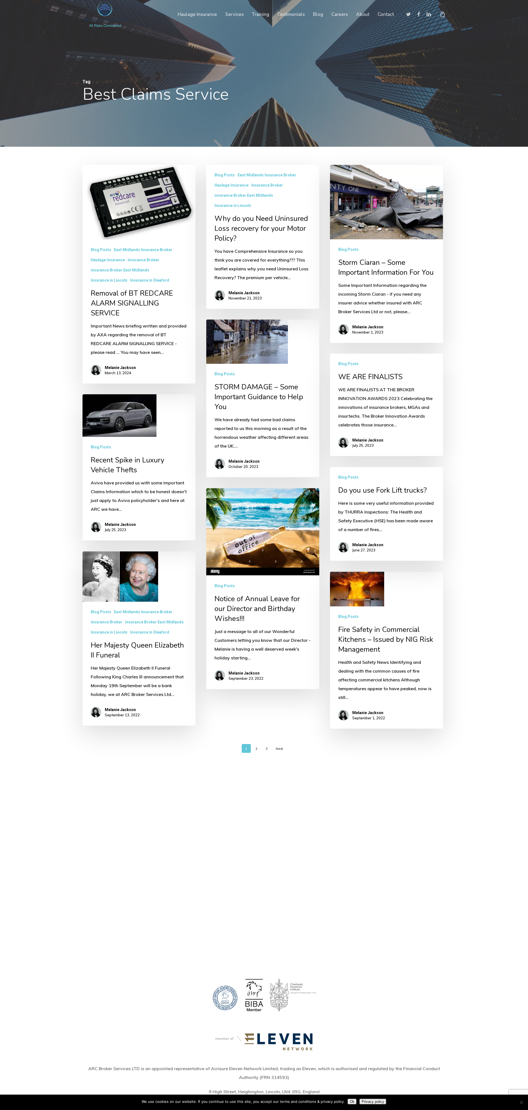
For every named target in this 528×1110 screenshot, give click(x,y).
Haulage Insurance (108, 260)
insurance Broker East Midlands (120, 270)
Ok (352, 1102)
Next (279, 749)
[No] (521, 1102)
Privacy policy (373, 1102)
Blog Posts (101, 250)
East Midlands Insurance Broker (143, 250)
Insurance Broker (143, 260)
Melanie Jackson (120, 367)
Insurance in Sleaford (149, 280)
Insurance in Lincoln (109, 280)
